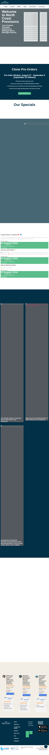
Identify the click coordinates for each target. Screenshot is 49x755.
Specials (16, 724)
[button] (24, 2)
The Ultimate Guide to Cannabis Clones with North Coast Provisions (11, 419)
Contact (16, 738)
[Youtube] (30, 732)
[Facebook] (27, 732)
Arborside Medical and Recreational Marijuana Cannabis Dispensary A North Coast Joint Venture (26, 680)
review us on (10, 693)
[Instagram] (27, 735)
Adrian (2, 245)
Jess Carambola (26, 699)
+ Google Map (4, 247)
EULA (28, 747)
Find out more (4, 241)
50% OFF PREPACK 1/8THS (8, 265)
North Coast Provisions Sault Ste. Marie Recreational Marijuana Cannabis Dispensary (42, 680)
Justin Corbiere (42, 699)
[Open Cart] (46, 746)
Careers (16, 741)
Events (16, 730)
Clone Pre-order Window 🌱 (8, 250)
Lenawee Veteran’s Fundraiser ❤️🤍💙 (11, 235)
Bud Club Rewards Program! (40, 723)
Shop (15, 721)
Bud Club (16, 733)
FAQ (15, 735)
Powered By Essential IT (43, 749)
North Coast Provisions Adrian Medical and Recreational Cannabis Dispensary (9, 679)
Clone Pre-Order (17, 727)
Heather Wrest (10, 698)
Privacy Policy (23, 747)
